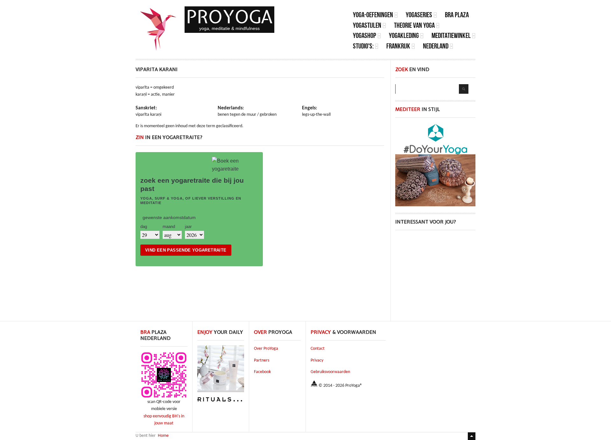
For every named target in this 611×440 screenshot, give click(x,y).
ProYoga (229, 17)
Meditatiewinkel (451, 35)
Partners (261, 360)
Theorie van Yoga (414, 25)
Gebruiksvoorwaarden (330, 372)
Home (163, 435)
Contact (318, 348)
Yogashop (364, 35)
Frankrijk (398, 46)
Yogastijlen (367, 25)
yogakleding (404, 35)
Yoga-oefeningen (373, 14)
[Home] (158, 29)
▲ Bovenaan (471, 436)
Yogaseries (419, 14)
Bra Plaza (457, 14)
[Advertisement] (435, 276)
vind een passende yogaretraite (186, 250)
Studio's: (363, 46)
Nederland (435, 46)
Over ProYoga (266, 348)
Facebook (262, 372)
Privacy (317, 360)
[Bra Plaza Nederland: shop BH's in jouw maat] (163, 397)
